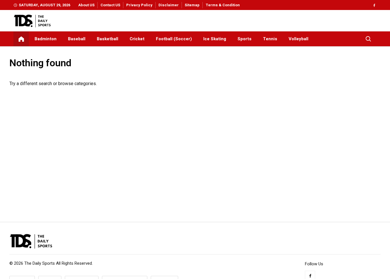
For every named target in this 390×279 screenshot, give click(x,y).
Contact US (110, 5)
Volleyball (298, 39)
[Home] (21, 38)
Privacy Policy (139, 5)
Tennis (270, 39)
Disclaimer (168, 5)
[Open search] (368, 38)
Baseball (76, 39)
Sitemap (192, 5)
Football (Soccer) (174, 39)
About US (86, 5)
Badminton (46, 39)
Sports (245, 39)
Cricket (137, 39)
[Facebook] (374, 5)
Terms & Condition (223, 5)
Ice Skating (214, 39)
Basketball (107, 39)
